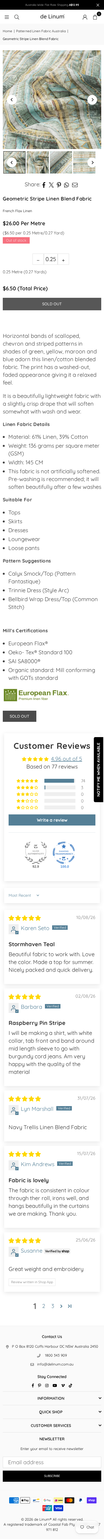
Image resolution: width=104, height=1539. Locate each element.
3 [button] (52, 1305)
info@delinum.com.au (55, 1364)
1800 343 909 (56, 1355)
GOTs (26, 677)
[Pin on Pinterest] (59, 184)
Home (7, 31)
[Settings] (85, 17)
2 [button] (43, 1305)
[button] (95, 17)
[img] (25, 918)
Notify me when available (98, 770)
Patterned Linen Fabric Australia (41, 31)
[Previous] (12, 100)
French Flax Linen (17, 211)
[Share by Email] (75, 184)
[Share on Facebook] (44, 184)
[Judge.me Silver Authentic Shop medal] (36, 853)
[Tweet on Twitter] (51, 184)
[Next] (92, 100)
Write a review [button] (52, 820)
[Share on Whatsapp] (66, 184)
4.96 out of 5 (66, 758)
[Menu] (7, 16)
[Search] (17, 16)
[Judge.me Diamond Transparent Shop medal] (64, 853)
